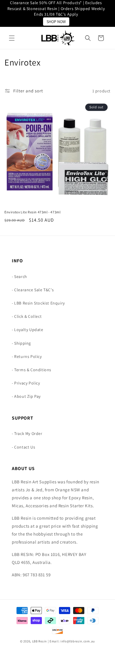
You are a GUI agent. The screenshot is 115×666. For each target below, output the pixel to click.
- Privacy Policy (26, 383)
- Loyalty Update (27, 329)
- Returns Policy (27, 356)
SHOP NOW (56, 21)
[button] (11, 38)
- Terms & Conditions (31, 369)
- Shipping (21, 343)
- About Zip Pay (26, 396)
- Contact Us (23, 447)
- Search (19, 276)
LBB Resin (39, 641)
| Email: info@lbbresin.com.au (71, 641)
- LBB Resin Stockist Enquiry (38, 303)
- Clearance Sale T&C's (33, 289)
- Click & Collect (27, 316)
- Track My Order (27, 433)
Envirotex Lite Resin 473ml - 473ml (32, 212)
